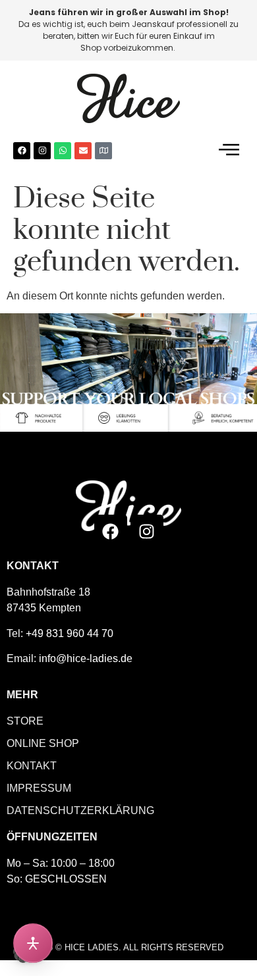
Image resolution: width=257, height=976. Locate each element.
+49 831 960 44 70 (69, 633)
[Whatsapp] (62, 150)
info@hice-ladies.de (85, 658)
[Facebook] (21, 150)
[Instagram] (42, 150)
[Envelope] (83, 150)
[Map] (103, 150)
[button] (229, 150)
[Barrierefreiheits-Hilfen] (33, 943)
